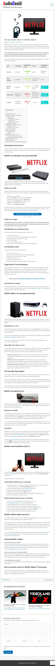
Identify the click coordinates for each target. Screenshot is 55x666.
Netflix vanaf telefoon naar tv (12, 134)
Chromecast (18, 407)
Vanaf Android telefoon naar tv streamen (15, 137)
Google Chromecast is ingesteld (17, 439)
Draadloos (9, 133)
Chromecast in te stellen (29, 488)
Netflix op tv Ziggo (11, 118)
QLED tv (5, 609)
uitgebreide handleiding (9, 337)
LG (22, 376)
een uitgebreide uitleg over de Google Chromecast (31, 278)
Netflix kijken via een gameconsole (13, 124)
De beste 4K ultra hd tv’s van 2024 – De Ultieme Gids (15, 605)
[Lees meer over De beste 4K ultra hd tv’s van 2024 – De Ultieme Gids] (15, 596)
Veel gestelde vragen (10, 140)
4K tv (16, 607)
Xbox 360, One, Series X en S (13, 127)
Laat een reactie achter (9, 607)
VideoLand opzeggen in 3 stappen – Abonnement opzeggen (39, 606)
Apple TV (40, 288)
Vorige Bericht (5, 579)
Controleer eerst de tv (10, 113)
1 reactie (30, 608)
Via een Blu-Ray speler (11, 128)
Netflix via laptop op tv (11, 130)
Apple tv (15, 436)
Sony (19, 376)
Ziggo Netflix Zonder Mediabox (14, 121)
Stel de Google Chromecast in (14, 502)
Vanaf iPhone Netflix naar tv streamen (14, 135)
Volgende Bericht (48, 579)
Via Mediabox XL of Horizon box (14, 119)
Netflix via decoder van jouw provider (14, 115)
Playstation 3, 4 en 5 (11, 126)
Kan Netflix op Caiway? (11, 123)
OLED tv (23, 607)
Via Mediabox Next (12, 120)
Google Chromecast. (14, 473)
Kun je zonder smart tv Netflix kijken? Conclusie (16, 141)
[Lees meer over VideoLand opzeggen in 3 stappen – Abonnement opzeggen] (39, 596)
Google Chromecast (32, 288)
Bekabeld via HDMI (10, 131)
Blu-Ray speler (45, 288)
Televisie (6, 42)
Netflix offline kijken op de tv (12, 138)
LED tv (19, 607)
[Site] (43, 641)
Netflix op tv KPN (10, 116)
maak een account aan (34, 506)
